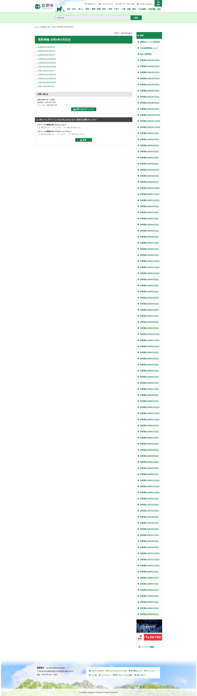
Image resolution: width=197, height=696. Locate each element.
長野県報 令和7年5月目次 (149, 523)
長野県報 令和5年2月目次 (149, 358)
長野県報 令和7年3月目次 (149, 511)
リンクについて (106, 675)
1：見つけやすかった (46, 134)
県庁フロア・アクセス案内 (123, 675)
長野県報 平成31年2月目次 (150, 66)
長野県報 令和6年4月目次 (149, 444)
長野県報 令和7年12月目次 (150, 565)
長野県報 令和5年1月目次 (149, 352)
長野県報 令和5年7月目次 (149, 389)
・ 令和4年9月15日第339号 (45, 63)
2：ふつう (57, 127)
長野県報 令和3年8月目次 (149, 249)
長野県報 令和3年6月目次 (149, 237)
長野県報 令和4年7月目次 (149, 316)
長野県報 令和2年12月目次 (150, 200)
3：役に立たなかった (73, 127)
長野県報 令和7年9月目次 (149, 547)
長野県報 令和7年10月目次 (150, 553)
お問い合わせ (140, 675)
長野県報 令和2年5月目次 (149, 157)
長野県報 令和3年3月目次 (149, 218)
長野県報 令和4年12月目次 (150, 346)
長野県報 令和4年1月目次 (149, 279)
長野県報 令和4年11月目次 (150, 340)
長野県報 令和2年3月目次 (149, 145)
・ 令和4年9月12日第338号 (45, 59)
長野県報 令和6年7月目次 (149, 462)
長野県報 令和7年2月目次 (149, 505)
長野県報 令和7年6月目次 (149, 529)
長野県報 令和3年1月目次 (149, 206)
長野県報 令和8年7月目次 (149, 608)
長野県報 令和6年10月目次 (150, 480)
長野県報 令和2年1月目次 (149, 133)
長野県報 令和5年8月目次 (149, 395)
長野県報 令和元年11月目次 (150, 121)
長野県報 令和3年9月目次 (149, 255)
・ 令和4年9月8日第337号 (45, 55)
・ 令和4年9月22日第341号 (45, 74)
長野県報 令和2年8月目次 (149, 176)
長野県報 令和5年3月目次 (149, 364)
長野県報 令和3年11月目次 (150, 267)
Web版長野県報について (149, 48)
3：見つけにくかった (77, 134)
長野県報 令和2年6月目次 (149, 164)
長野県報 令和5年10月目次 (150, 407)
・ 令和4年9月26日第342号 (45, 78)
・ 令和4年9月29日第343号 (45, 82)
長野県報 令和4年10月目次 (150, 334)
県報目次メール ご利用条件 (150, 42)
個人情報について (136, 670)
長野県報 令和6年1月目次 (149, 425)
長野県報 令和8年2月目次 (149, 578)
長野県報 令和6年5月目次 (149, 450)
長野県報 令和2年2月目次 (149, 139)
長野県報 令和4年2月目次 (149, 285)
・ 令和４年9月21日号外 (44, 70)
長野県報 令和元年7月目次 (149, 97)
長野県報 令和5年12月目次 (150, 419)
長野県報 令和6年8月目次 (149, 468)
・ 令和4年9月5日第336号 (45, 51)
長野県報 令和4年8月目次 (149, 322)
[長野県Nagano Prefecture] (44, 6)
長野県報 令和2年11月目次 (150, 194)
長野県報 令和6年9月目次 (149, 474)
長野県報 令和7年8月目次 (149, 541)
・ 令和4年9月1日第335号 (45, 47)
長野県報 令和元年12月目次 (150, 127)
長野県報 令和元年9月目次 (149, 109)
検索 (158, 4)
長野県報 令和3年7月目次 (149, 243)
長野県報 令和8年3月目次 (149, 584)
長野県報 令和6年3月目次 (149, 438)
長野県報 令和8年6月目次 (149, 602)
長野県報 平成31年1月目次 (150, 60)
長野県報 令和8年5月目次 (149, 596)
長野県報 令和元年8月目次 (149, 103)
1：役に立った (44, 127)
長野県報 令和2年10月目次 (150, 188)
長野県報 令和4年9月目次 (149, 328)
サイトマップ (150, 670)
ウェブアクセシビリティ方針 (117, 670)
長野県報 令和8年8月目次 (149, 614)
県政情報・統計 (46, 27)
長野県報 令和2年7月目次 (149, 170)
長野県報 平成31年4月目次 (150, 78)
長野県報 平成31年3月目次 (150, 72)
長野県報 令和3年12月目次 (150, 273)
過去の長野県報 (146, 54)
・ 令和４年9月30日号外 (44, 86)
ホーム (37, 27)
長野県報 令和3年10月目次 (150, 261)
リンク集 (94, 675)
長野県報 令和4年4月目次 (149, 298)
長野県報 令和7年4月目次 (149, 517)
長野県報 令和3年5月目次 (149, 231)
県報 (54, 27)
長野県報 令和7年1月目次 (149, 498)
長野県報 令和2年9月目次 (149, 182)
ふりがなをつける (107, 4)
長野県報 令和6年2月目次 (149, 431)
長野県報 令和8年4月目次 (149, 590)
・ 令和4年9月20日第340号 (45, 66)
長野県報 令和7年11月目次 (150, 559)
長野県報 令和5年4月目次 (149, 371)
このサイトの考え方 (97, 670)
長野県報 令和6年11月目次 (150, 486)
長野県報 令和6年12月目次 (150, 492)
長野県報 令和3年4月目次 (149, 224)
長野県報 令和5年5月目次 (149, 377)
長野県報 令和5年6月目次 (149, 383)
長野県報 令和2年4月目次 (149, 151)
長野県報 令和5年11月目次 (150, 413)
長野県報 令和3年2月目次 (149, 212)
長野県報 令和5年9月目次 (149, 401)
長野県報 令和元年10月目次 (150, 115)
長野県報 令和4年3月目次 (149, 291)
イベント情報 (148, 647)
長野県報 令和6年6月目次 (149, 456)
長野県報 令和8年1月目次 (149, 571)
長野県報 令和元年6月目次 (149, 91)
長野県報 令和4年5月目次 (149, 304)
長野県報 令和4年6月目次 (149, 310)
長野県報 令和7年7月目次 (149, 535)
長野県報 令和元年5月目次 (149, 84)
